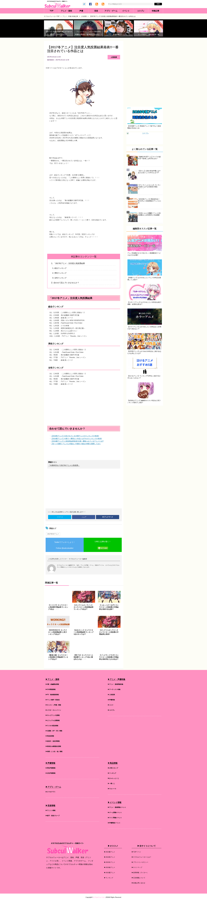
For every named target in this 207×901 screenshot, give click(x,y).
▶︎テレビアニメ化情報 (53, 715)
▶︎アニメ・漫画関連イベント (117, 807)
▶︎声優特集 (111, 700)
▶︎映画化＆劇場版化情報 (53, 746)
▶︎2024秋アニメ (109, 857)
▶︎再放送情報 (50, 736)
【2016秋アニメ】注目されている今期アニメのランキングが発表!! (75, 436)
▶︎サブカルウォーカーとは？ (141, 857)
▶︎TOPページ (136, 852)
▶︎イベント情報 (114, 803)
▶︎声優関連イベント (114, 823)
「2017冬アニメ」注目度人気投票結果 (69, 263)
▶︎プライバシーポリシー (140, 862)
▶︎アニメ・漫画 (52, 679)
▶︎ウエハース (112, 789)
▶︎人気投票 (111, 695)
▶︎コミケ (110, 705)
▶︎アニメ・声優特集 (116, 679)
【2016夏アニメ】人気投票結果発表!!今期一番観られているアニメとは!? (77, 441)
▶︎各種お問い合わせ (138, 883)
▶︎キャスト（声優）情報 (53, 705)
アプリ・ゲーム (111, 11)
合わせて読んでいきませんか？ (66, 283)
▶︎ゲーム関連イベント (115, 812)
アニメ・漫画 (66, 11)
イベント (126, 11)
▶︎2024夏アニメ (109, 852)
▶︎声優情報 (50, 763)
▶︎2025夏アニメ (109, 873)
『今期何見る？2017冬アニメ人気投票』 (64, 465)
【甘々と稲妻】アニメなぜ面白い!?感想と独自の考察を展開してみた (76, 444)
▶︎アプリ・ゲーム (53, 787)
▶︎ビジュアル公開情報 (53, 720)
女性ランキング (60, 278)
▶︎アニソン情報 (50, 810)
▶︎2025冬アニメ (109, 862)
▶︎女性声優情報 (50, 773)
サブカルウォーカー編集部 (78, 559)
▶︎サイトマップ (137, 867)
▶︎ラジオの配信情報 (52, 726)
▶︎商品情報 (113, 763)
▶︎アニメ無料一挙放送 (53, 700)
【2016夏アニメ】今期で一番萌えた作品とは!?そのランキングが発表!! (76, 438)
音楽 (96, 11)
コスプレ (140, 11)
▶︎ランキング (108, 878)
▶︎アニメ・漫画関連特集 (115, 684)
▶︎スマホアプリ (50, 792)
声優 (81, 11)
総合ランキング (60, 268)
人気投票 (114, 57)
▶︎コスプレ (111, 710)
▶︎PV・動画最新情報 (52, 695)
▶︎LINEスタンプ (113, 768)
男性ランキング (60, 273)
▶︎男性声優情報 (50, 768)
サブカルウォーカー (99, 897)
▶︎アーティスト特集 (114, 689)
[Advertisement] (83, 404)
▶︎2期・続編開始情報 (52, 684)
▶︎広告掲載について (138, 878)
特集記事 (155, 11)
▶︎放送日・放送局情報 (53, 741)
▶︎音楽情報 (50, 806)
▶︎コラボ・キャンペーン (53, 710)
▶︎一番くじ (111, 784)
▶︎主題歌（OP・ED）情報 (54, 731)
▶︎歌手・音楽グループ (53, 816)
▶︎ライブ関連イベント (115, 818)
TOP (51, 11)
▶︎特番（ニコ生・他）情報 (54, 752)
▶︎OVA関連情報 (51, 689)
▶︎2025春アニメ (109, 867)
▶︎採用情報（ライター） (140, 873)
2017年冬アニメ (53, 534)
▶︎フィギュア (112, 773)
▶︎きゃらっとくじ (113, 778)
